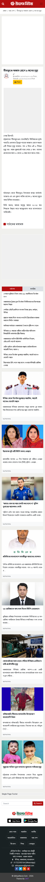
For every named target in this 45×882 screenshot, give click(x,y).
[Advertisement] (22, 39)
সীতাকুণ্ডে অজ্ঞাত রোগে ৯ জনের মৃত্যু (20, 70)
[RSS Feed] (24, 868)
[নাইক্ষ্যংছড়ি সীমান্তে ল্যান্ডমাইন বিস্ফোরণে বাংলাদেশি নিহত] (22, 699)
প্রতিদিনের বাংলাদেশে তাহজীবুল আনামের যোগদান (22, 556)
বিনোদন (13, 844)
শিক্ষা (22, 844)
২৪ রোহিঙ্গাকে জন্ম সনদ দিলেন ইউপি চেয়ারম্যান (21, 609)
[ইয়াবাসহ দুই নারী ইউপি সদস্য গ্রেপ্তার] (22, 436)
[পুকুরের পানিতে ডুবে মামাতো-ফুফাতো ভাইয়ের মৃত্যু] (22, 752)
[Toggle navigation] (41, 4)
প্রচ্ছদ (4, 11)
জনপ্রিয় (32, 289)
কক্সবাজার (23, 838)
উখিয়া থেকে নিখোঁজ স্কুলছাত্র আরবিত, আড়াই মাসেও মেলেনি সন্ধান (20, 400)
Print (18, 82)
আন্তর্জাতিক (11, 838)
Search (39, 803)
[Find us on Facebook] (16, 868)
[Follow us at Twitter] (20, 868)
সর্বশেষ (12, 289)
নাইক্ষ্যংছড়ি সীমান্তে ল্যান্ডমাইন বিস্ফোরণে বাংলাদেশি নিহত (18, 715)
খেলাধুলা (32, 844)
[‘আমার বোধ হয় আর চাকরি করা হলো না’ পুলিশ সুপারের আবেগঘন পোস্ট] (22, 488)
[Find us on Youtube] (28, 868)
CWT (27, 879)
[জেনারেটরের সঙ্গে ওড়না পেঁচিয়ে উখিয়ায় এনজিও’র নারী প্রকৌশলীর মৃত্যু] (22, 646)
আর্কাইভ (24, 832)
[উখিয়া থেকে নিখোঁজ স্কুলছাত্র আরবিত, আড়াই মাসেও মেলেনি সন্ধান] (22, 383)
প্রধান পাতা (12, 832)
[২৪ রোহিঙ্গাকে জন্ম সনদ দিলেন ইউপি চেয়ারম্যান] (22, 594)
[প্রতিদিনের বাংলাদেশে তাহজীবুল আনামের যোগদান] (22, 541)
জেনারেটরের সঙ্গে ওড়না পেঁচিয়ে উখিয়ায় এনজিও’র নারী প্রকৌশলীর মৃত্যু (22, 662)
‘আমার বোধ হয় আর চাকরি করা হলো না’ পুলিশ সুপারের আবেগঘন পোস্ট (20, 505)
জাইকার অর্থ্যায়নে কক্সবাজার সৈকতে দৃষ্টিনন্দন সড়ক (21, 326)
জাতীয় (33, 832)
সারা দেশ (12, 11)
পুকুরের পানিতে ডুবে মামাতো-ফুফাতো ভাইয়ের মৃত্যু (22, 767)
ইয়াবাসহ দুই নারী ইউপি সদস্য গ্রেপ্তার (17, 451)
